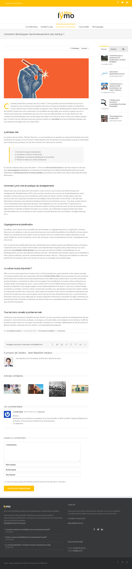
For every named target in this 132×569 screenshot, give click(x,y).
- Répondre (41, 412)
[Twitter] (98, 529)
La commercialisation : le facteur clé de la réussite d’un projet (28, 545)
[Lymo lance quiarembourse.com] (104, 72)
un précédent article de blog (22, 250)
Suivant (84, 48)
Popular (104, 49)
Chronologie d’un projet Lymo (115, 117)
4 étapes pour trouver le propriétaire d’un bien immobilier (117, 103)
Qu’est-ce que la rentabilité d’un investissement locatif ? (26, 537)
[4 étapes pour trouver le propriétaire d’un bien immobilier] (104, 100)
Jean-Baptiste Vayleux (14, 331)
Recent (113, 49)
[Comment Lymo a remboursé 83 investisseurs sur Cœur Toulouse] (104, 84)
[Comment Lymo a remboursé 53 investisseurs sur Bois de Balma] (104, 56)
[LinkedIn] (102, 529)
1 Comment (61, 331)
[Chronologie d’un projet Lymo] (104, 116)
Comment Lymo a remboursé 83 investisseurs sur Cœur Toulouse (116, 87)
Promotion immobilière (47, 331)
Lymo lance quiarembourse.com (117, 73)
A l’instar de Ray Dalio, (51, 276)
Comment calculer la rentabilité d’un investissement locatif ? (27, 529)
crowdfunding (18, 412)
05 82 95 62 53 (79, 548)
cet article (55, 119)
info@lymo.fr (77, 551)
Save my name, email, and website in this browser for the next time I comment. (36, 482)
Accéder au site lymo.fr (77, 518)
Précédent (75, 48)
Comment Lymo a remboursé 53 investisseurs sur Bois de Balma (117, 58)
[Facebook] (94, 529)
